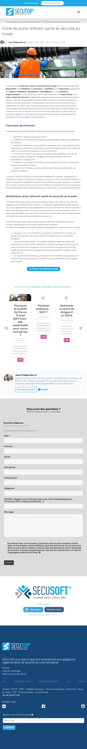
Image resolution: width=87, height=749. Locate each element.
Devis (82, 681)
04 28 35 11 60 (13, 695)
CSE (14, 692)
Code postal (11, 478)
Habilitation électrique (35, 689)
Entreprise (9, 467)
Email (7, 457)
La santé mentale (67, 307)
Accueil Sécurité (41, 692)
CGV (69, 681)
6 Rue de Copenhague (11, 671)
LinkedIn (44, 390)
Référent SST (36, 22)
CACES (14, 689)
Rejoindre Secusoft (52, 3)
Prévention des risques (55, 689)
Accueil (8, 22)
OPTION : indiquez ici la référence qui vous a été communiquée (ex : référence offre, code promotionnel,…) (38, 500)
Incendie (5, 689)
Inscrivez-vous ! (54, 609)
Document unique (25, 692)
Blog (14, 22)
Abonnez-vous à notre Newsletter (43, 715)
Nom (7, 436)
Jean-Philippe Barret (17, 42)
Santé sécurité (23, 22)
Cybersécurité (23, 681)
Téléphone (9, 488)
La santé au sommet (43, 307)
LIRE (20, 340)
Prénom (8, 446)
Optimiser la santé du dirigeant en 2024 (20, 310)
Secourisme (71, 689)
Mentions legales (49, 681)
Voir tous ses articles (26, 390)
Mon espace (35, 609)
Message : (9, 512)
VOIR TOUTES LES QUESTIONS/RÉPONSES (17, 426)
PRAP (21, 689)
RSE (4, 681)
